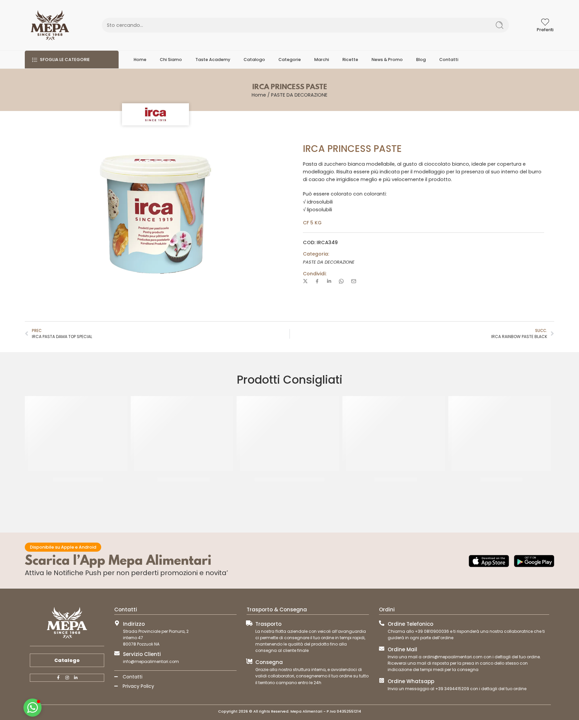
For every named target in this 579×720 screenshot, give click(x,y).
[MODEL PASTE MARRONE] (183, 433)
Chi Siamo (171, 59)
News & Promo (387, 59)
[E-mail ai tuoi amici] (354, 281)
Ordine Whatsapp (411, 681)
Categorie (289, 59)
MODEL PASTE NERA (501, 480)
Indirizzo (134, 623)
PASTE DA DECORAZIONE (299, 95)
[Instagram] (67, 677)
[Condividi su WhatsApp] (341, 281)
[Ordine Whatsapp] (381, 680)
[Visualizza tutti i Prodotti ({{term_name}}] (155, 114)
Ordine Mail (402, 649)
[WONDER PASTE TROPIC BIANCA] (289, 433)
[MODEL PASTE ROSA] (395, 433)
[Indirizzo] (117, 623)
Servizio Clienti (142, 654)
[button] (32, 708)
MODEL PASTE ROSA (395, 480)
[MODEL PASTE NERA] (501, 433)
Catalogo (254, 59)
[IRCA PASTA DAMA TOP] (77, 433)
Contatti (448, 59)
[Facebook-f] (58, 677)
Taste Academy (212, 59)
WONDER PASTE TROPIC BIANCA (289, 480)
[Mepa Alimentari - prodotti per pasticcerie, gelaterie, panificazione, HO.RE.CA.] (50, 25)
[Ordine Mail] (381, 648)
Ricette (350, 59)
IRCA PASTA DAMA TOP (78, 480)
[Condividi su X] (305, 281)
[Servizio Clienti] (117, 653)
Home (140, 59)
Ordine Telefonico (410, 623)
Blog (421, 59)
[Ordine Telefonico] (381, 623)
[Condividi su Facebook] (317, 281)
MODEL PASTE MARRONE (183, 480)
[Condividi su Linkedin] (329, 281)
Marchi (321, 59)
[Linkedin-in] (75, 677)
